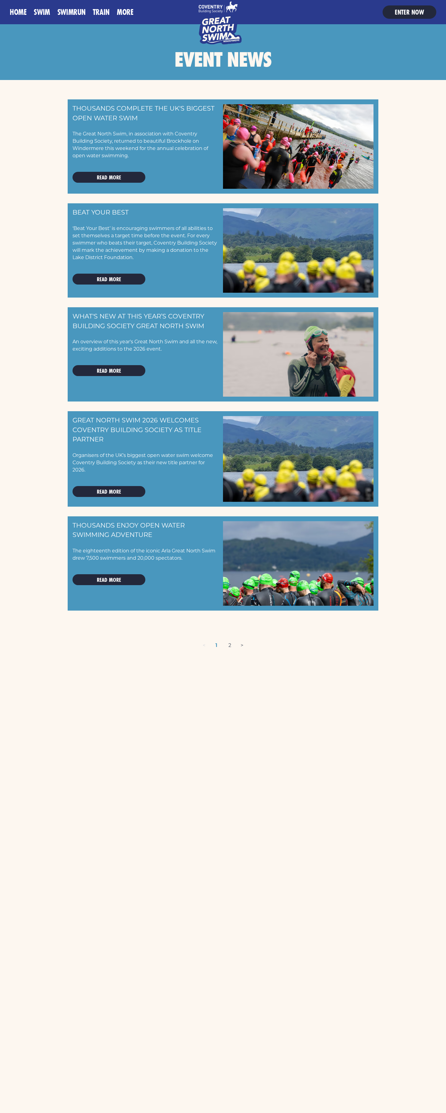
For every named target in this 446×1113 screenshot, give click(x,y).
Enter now (409, 12)
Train (101, 12)
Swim (42, 12)
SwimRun (71, 12)
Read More (109, 177)
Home (18, 12)
